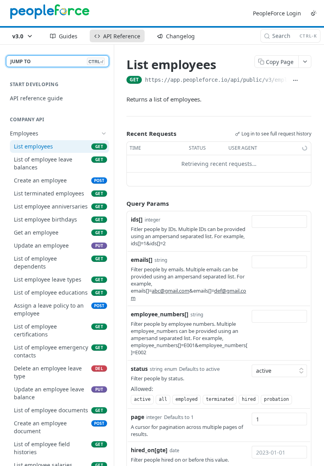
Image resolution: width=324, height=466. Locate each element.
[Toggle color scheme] (313, 13)
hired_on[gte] (149, 450)
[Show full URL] (295, 80)
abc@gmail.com (170, 290)
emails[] (142, 259)
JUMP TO (56, 61)
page (137, 417)
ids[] (137, 219)
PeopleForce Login (277, 13)
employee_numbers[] (159, 314)
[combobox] (279, 221)
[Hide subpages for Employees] (104, 133)
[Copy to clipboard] (307, 80)
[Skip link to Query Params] (121, 203)
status (139, 368)
